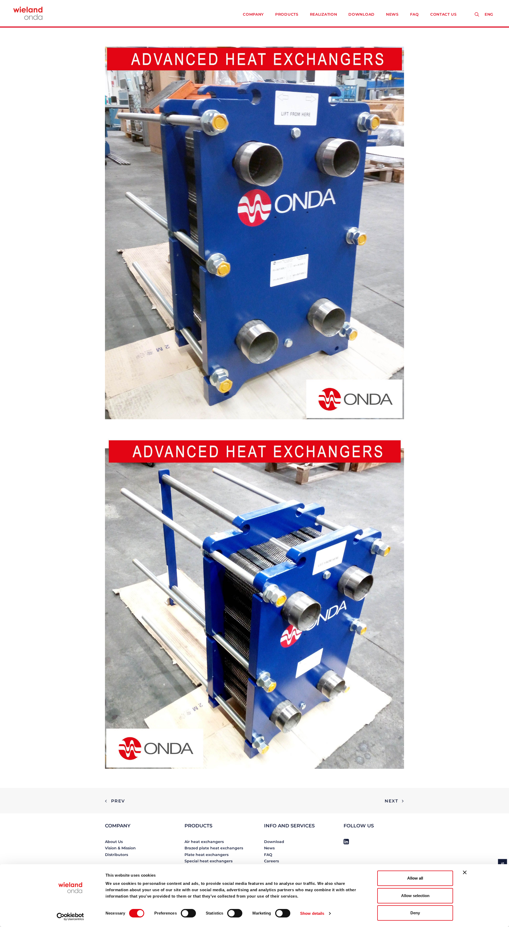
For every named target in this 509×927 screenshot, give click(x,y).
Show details (312, 913)
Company (253, 14)
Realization (323, 14)
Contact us (443, 14)
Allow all (415, 878)
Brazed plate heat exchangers (214, 848)
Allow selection (415, 895)
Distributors (116, 854)
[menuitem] (490, 14)
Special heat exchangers (208, 861)
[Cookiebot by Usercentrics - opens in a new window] (70, 917)
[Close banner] (465, 872)
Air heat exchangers (204, 841)
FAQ (414, 14)
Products (287, 14)
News (392, 14)
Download (361, 14)
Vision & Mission (120, 848)
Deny (415, 913)
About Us (114, 841)
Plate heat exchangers (207, 854)
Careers (271, 861)
